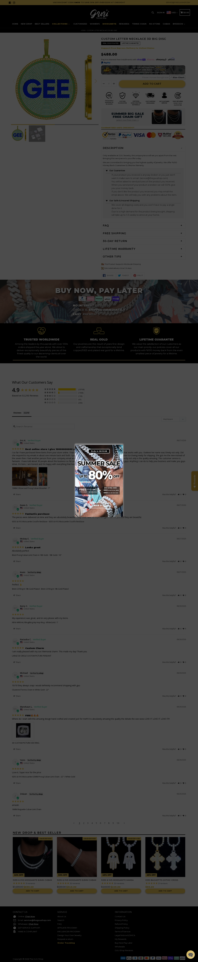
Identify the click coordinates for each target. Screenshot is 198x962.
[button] (190, 954)
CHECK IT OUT (99, 504)
